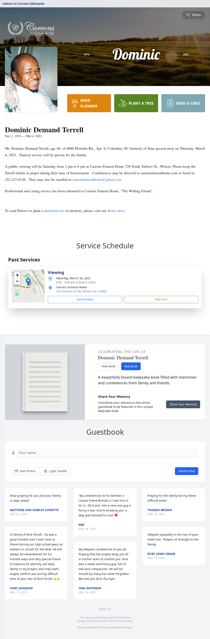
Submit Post (186, 471)
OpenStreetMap (109, 627)
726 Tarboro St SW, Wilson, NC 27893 (81, 291)
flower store (116, 210)
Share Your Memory (183, 404)
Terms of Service (116, 621)
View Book (108, 366)
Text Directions (85, 299)
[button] (28, 282)
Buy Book (131, 366)
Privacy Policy (93, 621)
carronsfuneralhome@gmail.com (96, 179)
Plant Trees (161, 299)
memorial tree (54, 210)
